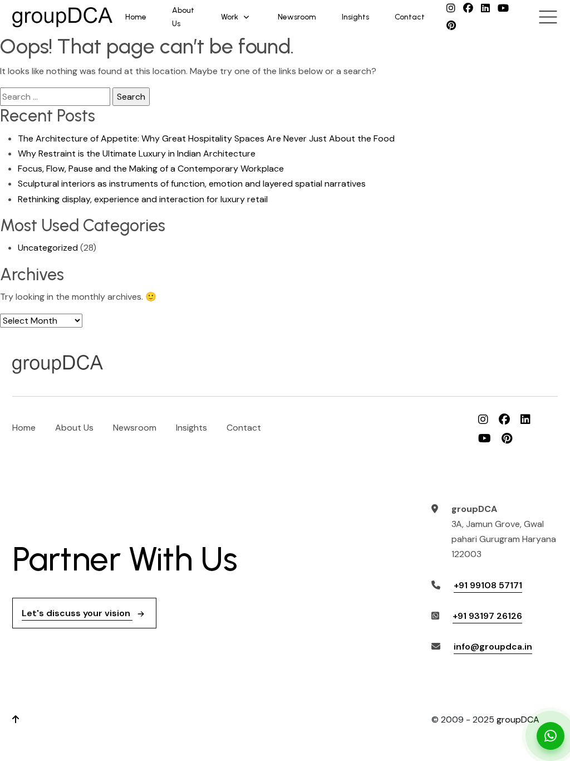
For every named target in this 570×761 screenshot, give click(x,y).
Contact (410, 17)
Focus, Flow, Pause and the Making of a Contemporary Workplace (151, 168)
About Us (183, 17)
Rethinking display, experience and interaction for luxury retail (143, 199)
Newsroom (297, 17)
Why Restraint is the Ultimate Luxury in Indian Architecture (136, 153)
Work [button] (229, 17)
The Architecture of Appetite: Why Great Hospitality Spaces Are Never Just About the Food (206, 138)
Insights (355, 17)
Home (135, 17)
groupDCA (518, 719)
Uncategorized (48, 247)
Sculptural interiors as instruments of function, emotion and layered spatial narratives (192, 183)
